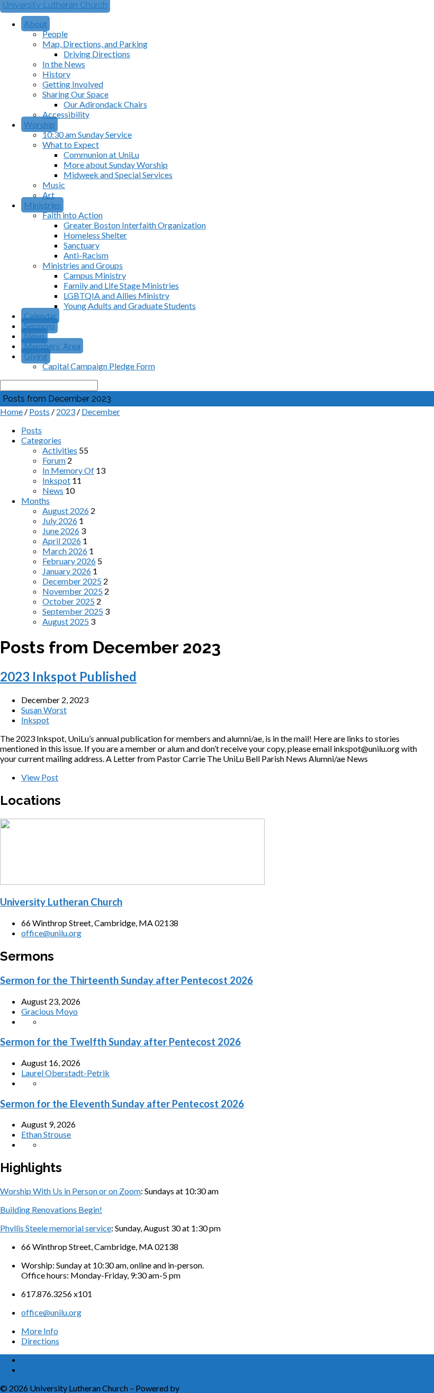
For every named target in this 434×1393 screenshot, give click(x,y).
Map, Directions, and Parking (95, 44)
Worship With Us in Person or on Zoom (70, 1191)
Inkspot (56, 480)
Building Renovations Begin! (51, 1209)
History (56, 74)
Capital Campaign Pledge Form (98, 366)
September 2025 (72, 611)
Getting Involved (72, 84)
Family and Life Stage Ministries (121, 285)
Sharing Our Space (75, 94)
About (35, 24)
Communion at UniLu (101, 154)
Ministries (42, 205)
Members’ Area (52, 346)
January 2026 (66, 571)
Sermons (39, 326)
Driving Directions (97, 54)
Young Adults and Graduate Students (130, 305)
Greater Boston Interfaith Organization (135, 225)
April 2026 (61, 541)
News (34, 336)
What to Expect (70, 144)
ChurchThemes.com (217, 1388)
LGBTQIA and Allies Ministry (116, 295)
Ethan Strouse (46, 1134)
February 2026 (69, 561)
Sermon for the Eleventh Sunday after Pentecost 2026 (122, 1104)
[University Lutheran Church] (132, 881)
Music (53, 185)
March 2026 (64, 551)
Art (48, 195)
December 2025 (72, 581)
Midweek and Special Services (118, 175)
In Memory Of (68, 470)
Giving (36, 356)
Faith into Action (72, 215)
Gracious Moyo (49, 1011)
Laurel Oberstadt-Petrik (65, 1073)
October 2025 (68, 601)
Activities (59, 450)
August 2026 (65, 510)
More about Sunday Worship (116, 164)
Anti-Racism (86, 255)
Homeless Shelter (95, 235)
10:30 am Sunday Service (87, 134)
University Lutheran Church (61, 902)
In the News (63, 64)
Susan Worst (44, 710)
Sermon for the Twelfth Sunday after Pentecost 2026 (120, 1042)
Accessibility (65, 114)
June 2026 (60, 531)
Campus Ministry (95, 275)
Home (11, 411)
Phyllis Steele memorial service (55, 1228)
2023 (65, 411)
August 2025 (65, 621)
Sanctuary (82, 245)
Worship (39, 124)
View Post (39, 777)
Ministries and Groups (82, 265)
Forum (54, 460)
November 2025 (72, 591)
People (55, 34)
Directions (40, 1341)
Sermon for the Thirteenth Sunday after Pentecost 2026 (126, 980)
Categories (41, 440)
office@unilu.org (51, 933)
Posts (39, 411)
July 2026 (59, 521)
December (101, 411)
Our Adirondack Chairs (105, 104)
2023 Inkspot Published (68, 676)
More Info (39, 1331)
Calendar (40, 315)
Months (35, 500)
